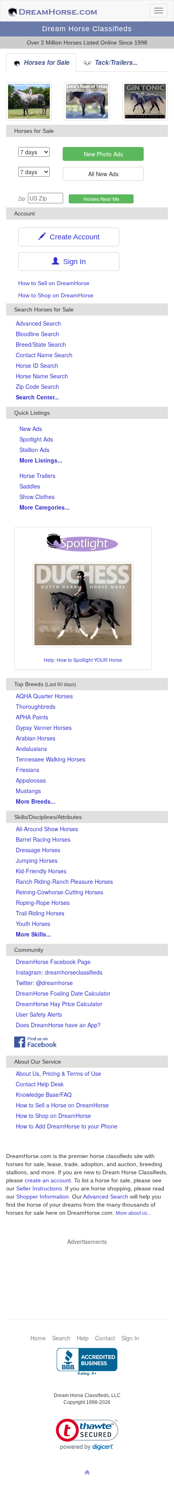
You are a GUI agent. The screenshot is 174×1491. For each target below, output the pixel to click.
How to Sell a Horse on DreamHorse (62, 1105)
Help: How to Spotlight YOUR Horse (83, 659)
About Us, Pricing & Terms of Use (58, 1073)
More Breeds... (35, 801)
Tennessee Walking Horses (50, 759)
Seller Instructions (39, 1188)
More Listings (40, 460)
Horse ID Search (37, 365)
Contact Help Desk (40, 1084)
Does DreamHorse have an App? (58, 1025)
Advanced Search (38, 323)
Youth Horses (33, 923)
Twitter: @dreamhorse (44, 983)
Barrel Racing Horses (43, 839)
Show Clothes (37, 497)
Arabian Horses (35, 738)
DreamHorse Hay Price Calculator (59, 1004)
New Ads (30, 428)
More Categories (44, 507)
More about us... (133, 1213)
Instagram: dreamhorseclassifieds (59, 972)
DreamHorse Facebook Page (53, 962)
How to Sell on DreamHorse (53, 283)
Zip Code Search (37, 386)
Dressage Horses (38, 850)
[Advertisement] (91, 1270)
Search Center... (37, 397)
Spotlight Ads (36, 439)
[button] (87, 1434)
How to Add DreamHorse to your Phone (66, 1126)
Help (83, 1338)
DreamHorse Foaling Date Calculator (63, 993)
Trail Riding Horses (40, 913)
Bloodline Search (37, 334)
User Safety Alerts (39, 1014)
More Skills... (33, 934)
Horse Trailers (37, 475)
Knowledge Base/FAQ (44, 1094)
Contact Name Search (44, 355)
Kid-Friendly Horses (41, 871)
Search (61, 1338)
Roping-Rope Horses (43, 902)
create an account (48, 1180)
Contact (105, 1338)
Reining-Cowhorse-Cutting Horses (59, 892)
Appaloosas (31, 780)
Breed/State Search (41, 344)
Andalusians (31, 748)
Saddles (29, 486)
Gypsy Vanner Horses (44, 727)
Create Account (73, 237)
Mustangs (28, 791)
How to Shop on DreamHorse (55, 295)
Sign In (72, 262)
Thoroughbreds (35, 706)
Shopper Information (42, 1196)
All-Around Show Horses (47, 829)
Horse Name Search (42, 376)
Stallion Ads (34, 450)
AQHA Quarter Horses (44, 696)
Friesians (27, 770)
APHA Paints (32, 717)
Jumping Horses (36, 860)
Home (38, 1338)
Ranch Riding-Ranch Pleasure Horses (64, 881)
